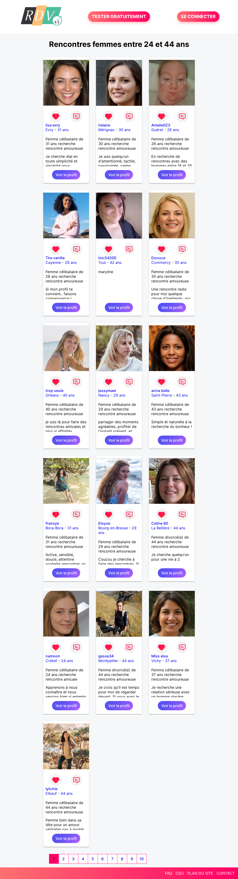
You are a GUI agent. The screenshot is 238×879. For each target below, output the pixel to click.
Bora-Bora (54, 528)
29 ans (119, 395)
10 (141, 858)
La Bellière (160, 528)
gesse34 (106, 656)
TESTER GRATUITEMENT (119, 16)
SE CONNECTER (198, 16)
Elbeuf (51, 793)
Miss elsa (159, 656)
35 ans (180, 262)
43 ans (182, 395)
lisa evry (53, 125)
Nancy (103, 395)
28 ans (71, 262)
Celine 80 (159, 523)
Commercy (161, 262)
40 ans (69, 395)
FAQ (168, 873)
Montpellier (108, 660)
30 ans (124, 129)
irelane (104, 125)
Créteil (51, 660)
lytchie (51, 788)
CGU (179, 873)
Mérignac (106, 129)
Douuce (158, 257)
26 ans (173, 129)
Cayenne (53, 262)
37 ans (171, 660)
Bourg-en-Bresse (113, 528)
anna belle (160, 390)
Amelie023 (160, 125)
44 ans (179, 528)
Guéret (157, 129)
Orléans (52, 395)
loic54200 (107, 257)
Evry (49, 129)
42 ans (116, 262)
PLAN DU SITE (200, 873)
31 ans (63, 129)
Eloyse (104, 523)
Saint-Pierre (161, 395)
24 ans (67, 660)
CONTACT (226, 873)
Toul (102, 262)
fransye (52, 523)
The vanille (55, 257)
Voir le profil (66, 174)
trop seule (54, 390)
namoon (53, 656)
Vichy (156, 660)
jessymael (107, 390)
